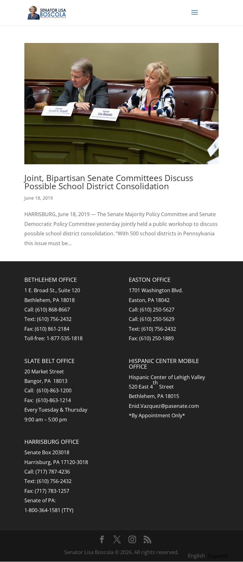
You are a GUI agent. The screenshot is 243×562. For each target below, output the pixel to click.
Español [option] (217, 556)
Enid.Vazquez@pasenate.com (164, 405)
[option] (217, 556)
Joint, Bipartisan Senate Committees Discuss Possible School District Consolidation (108, 182)
